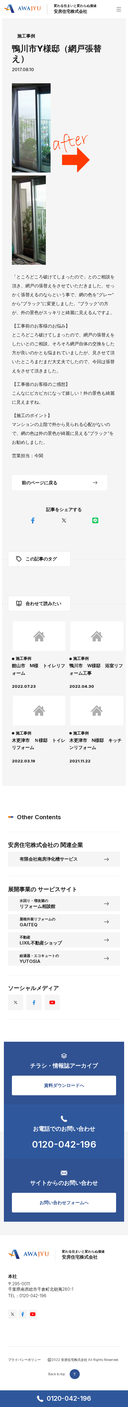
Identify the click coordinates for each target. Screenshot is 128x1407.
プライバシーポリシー (24, 1360)
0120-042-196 (69, 1398)
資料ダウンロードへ (64, 1085)
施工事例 (26, 36)
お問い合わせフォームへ (64, 1202)
